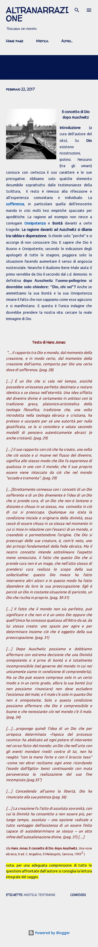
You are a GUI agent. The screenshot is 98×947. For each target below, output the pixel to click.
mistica (30, 895)
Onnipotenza (36, 223)
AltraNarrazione (37, 14)
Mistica (42, 40)
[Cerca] (77, 9)
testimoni (46, 895)
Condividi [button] (78, 895)
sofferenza (15, 204)
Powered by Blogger (52, 932)
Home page (14, 40)
